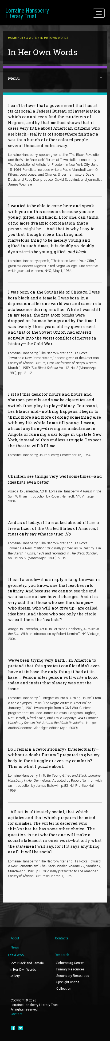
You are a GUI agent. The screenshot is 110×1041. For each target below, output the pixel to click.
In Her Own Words (23, 969)
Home (12, 38)
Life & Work (28, 38)
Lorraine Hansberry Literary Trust (27, 13)
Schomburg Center (70, 963)
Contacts (62, 938)
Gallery (15, 976)
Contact (16, 1014)
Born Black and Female (27, 963)
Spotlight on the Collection (67, 985)
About (15, 938)
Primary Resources (70, 969)
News (15, 947)
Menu (14, 78)
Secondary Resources (72, 976)
